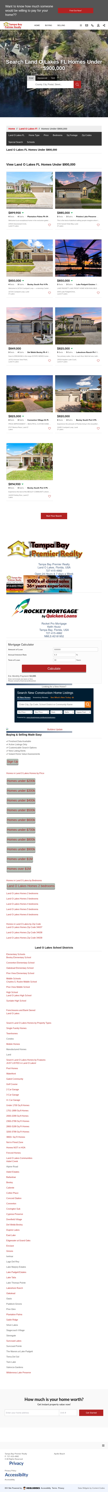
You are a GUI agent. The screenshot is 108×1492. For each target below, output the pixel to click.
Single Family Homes (16, 1028)
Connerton (11, 1203)
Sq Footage (72, 135)
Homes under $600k (21, 820)
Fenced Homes (13, 1153)
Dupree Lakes (12, 1230)
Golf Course (12, 1084)
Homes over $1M (19, 869)
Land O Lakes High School (18, 995)
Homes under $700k (21, 829)
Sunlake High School (16, 1001)
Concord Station (13, 1198)
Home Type (34, 135)
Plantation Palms (14, 1314)
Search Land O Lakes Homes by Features (25, 1060)
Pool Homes (12, 1068)
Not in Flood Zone (14, 1142)
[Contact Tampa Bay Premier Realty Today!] (54, 583)
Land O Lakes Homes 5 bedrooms (22, 909)
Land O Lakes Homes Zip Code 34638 (24, 932)
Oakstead (10, 1293)
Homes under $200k (21, 781)
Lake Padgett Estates (16, 1272)
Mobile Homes (13, 1044)
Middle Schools (13, 978)
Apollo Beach (59, 1454)
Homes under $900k (21, 849)
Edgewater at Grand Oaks (18, 1240)
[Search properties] (77, 84)
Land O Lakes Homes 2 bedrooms (31, 886)
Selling (61, 25)
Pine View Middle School (18, 987)
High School (12, 992)
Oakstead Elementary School (20, 968)
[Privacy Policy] (29, 1463)
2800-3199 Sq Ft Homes (17, 1126)
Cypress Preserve (14, 1214)
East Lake (11, 1235)
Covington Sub (13, 1209)
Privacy (61, 1488)
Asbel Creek (12, 1161)
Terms (54, 1488)
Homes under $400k (21, 800)
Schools (31, 142)
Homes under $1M (20, 859)
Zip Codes (87, 135)
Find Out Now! (76, 11)
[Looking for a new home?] (54, 729)
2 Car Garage (12, 1089)
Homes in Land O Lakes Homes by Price (25, 773)
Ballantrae (11, 1177)
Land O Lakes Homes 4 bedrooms (22, 904)
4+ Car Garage (13, 1100)
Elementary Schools (15, 954)
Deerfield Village (14, 1219)
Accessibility (46, 1488)
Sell (53, 78)
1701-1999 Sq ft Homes (17, 1110)
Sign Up (12, 761)
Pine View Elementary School (20, 973)
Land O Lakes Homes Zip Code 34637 (24, 927)
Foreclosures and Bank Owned (20, 1010)
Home (37, 25)
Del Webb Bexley (14, 1225)
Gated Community (14, 1079)
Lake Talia (11, 1277)
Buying (48, 25)
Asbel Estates (12, 1172)
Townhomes (12, 1033)
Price (46, 135)
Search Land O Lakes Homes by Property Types (28, 1023)
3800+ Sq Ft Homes (15, 1137)
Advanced (42, 78)
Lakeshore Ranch (14, 1288)
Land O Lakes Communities (19, 1158)
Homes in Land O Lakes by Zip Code (23, 924)
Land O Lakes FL (16, 135)
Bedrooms (57, 135)
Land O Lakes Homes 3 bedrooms (22, 899)
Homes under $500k (21, 810)
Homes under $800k (21, 839)
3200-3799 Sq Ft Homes (17, 1132)
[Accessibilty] (29, 1475)
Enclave (10, 1246)
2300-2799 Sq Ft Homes (17, 1121)
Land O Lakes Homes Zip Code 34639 (24, 938)
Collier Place (12, 1193)
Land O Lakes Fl (28, 128)
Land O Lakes (12, 1013)
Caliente (10, 1188)
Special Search (15, 142)
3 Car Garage (12, 1095)
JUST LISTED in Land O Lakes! (21, 1063)
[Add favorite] (49, 225)
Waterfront (11, 1074)
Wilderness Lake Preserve (18, 1372)
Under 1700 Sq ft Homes (17, 1105)
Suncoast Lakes (13, 1341)
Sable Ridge (12, 1320)
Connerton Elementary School (20, 963)
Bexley (9, 1182)
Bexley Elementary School (18, 957)
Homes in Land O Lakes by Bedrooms (24, 880)
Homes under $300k (21, 790)
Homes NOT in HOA (15, 1147)
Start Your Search (54, 516)
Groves (9, 1251)
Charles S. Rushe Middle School (21, 982)
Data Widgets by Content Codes (91, 1488)
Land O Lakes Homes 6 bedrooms (22, 914)
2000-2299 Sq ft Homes (17, 1116)
